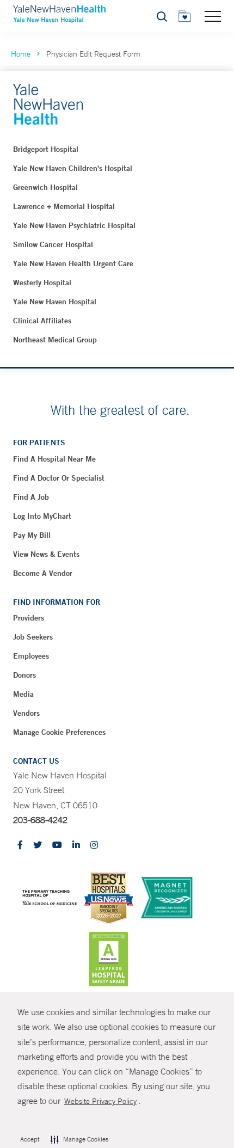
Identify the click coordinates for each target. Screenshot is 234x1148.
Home (20, 54)
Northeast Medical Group (55, 340)
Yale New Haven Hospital (54, 301)
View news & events (46, 554)
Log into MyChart (42, 516)
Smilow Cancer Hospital (53, 244)
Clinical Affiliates (42, 321)
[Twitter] (37, 845)
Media (23, 694)
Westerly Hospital (42, 282)
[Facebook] (20, 845)
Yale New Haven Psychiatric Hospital (74, 225)
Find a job (31, 497)
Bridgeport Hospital (45, 149)
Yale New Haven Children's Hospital (72, 168)
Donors (24, 675)
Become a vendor (42, 573)
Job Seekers (33, 637)
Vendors (26, 713)
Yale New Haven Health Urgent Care (73, 263)
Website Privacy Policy (100, 1101)
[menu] (213, 15)
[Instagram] (94, 845)
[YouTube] (57, 845)
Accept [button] (29, 1139)
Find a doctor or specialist (58, 478)
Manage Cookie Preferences (59, 732)
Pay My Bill (32, 535)
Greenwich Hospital (45, 187)
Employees (31, 656)
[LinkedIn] (76, 845)
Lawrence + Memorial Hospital (64, 206)
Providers (28, 618)
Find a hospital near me (54, 459)
